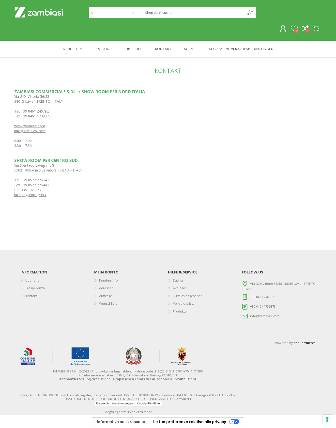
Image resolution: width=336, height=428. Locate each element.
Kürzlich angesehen (188, 296)
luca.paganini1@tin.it (30, 194)
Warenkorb (316, 28)
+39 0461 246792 (262, 297)
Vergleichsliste (184, 303)
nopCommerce (305, 343)
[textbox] (191, 12)
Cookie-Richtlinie (148, 403)
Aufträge (105, 296)
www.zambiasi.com (29, 126)
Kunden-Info (108, 280)
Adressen (106, 288)
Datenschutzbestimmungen (114, 403)
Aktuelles (180, 288)
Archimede (144, 412)
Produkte (180, 311)
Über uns (32, 280)
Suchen (250, 12)
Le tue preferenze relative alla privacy (189, 421)
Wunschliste (108, 303)
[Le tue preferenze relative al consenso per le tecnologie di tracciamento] (327, 419)
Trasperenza (35, 288)
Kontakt (31, 296)
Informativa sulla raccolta (121, 421)
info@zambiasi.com (30, 130)
